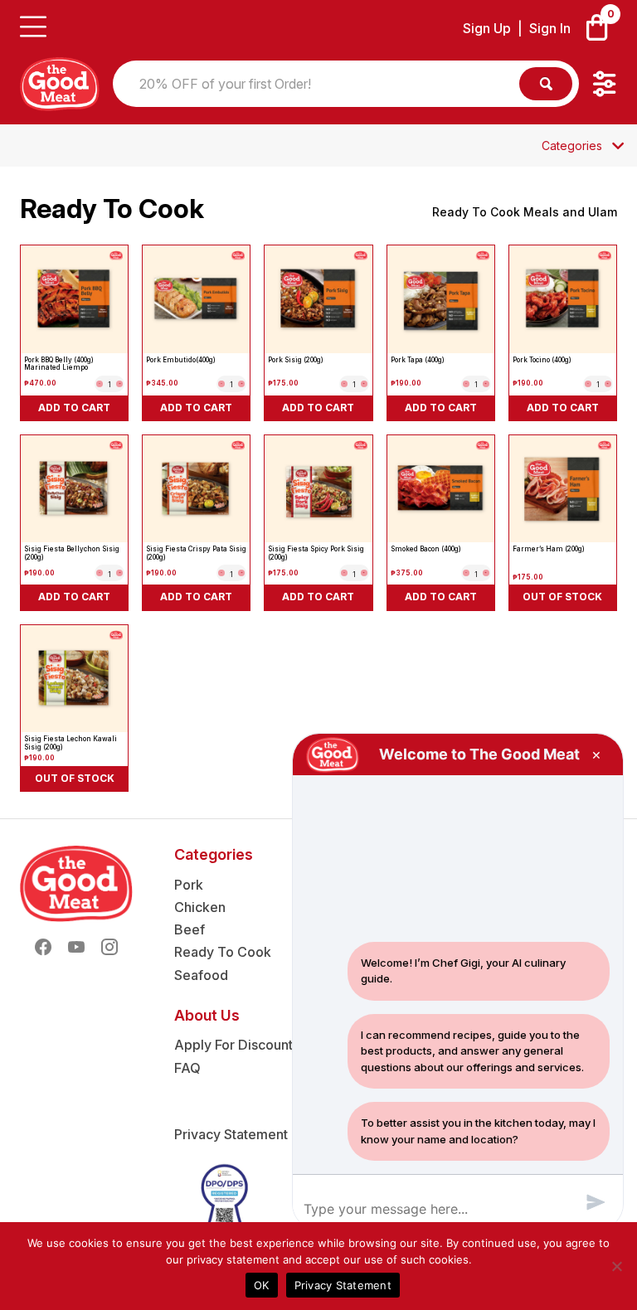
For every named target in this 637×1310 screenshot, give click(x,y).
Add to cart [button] (74, 407)
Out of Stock (562, 596)
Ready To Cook (222, 952)
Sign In (550, 28)
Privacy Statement (231, 1134)
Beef (189, 929)
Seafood (201, 975)
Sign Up (487, 28)
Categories (572, 146)
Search (545, 83)
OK (262, 1285)
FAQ (187, 1068)
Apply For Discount (233, 1044)
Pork (188, 884)
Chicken (200, 907)
